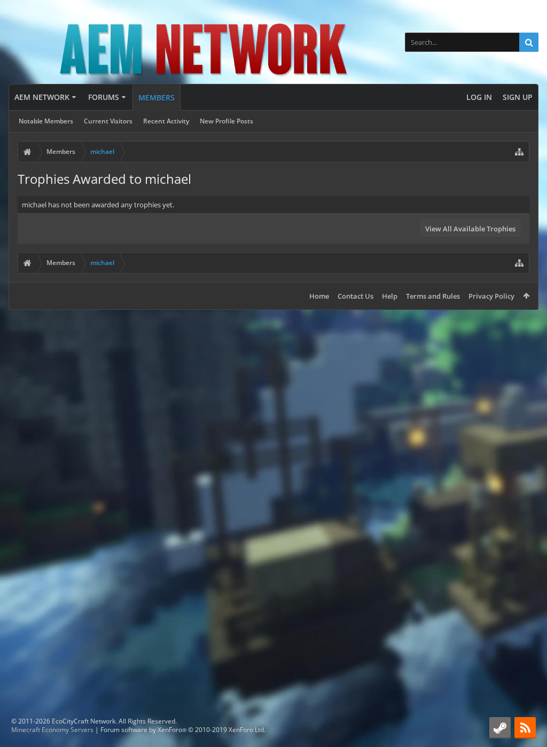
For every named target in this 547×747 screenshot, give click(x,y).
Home (319, 296)
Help (389, 296)
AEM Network (41, 97)
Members (156, 97)
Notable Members (46, 121)
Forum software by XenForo (182, 729)
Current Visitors (108, 121)
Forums (103, 97)
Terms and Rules (433, 296)
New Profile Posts (226, 121)
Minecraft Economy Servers (52, 729)
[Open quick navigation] (519, 152)
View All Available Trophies (470, 229)
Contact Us (355, 296)
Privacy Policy (491, 296)
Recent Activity (166, 121)
